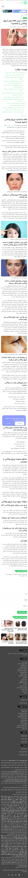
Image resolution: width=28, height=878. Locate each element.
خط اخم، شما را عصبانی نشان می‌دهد (14, 75)
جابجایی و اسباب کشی (22, 669)
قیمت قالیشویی (24, 665)
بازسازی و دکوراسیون (23, 682)
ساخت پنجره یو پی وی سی (21, 727)
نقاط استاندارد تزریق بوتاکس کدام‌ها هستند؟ (14, 73)
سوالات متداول (24, 739)
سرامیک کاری (24, 718)
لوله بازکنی (25, 677)
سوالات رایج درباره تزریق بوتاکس (17, 105)
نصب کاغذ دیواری (23, 681)
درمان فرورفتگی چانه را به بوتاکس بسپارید (12, 97)
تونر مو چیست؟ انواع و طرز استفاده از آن (7, 642)
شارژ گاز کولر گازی (23, 672)
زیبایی (22, 15)
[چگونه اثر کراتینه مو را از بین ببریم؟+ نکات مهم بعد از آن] (21, 637)
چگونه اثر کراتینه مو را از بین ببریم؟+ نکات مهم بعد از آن (21, 642)
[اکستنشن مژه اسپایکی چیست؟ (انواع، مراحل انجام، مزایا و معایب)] (7, 623)
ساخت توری (24, 691)
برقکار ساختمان (24, 711)
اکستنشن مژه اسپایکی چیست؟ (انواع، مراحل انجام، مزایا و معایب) (7, 630)
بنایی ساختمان (24, 679)
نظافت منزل (24, 662)
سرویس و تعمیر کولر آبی (22, 670)
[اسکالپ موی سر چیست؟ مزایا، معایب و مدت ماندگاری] (21, 623)
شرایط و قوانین (24, 742)
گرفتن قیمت (19, 423)
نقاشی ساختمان (24, 689)
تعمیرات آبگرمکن (24, 674)
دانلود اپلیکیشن (24, 736)
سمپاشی (25, 693)
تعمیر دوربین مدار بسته (22, 713)
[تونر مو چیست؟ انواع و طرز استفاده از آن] (7, 637)
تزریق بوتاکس (10, 125)
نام (26, 594)
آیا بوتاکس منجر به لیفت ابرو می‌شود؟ (13, 110)
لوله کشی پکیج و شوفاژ (22, 717)
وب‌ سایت (25, 606)
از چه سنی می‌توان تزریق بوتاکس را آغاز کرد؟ (12, 107)
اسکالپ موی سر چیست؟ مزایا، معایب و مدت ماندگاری (21, 629)
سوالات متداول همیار (23, 752)
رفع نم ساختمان (24, 720)
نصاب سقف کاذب (23, 722)
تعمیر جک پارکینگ (23, 715)
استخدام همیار (24, 749)
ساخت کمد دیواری (23, 686)
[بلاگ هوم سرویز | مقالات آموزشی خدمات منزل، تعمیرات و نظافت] (21, 2)
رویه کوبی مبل (24, 723)
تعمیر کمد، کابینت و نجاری (22, 687)
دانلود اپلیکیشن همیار (23, 755)
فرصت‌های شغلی (23, 700)
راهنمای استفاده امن (23, 703)
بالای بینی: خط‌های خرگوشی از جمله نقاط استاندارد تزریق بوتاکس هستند (13, 82)
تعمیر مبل (25, 684)
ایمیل (25, 600)
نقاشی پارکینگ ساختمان (22, 725)
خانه (25, 15)
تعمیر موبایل (24, 728)
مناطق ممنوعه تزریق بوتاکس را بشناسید (15, 103)
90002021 (8, 423)
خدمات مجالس (24, 710)
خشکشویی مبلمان (23, 667)
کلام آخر (22, 116)
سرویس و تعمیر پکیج (23, 675)
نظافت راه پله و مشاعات (22, 664)
